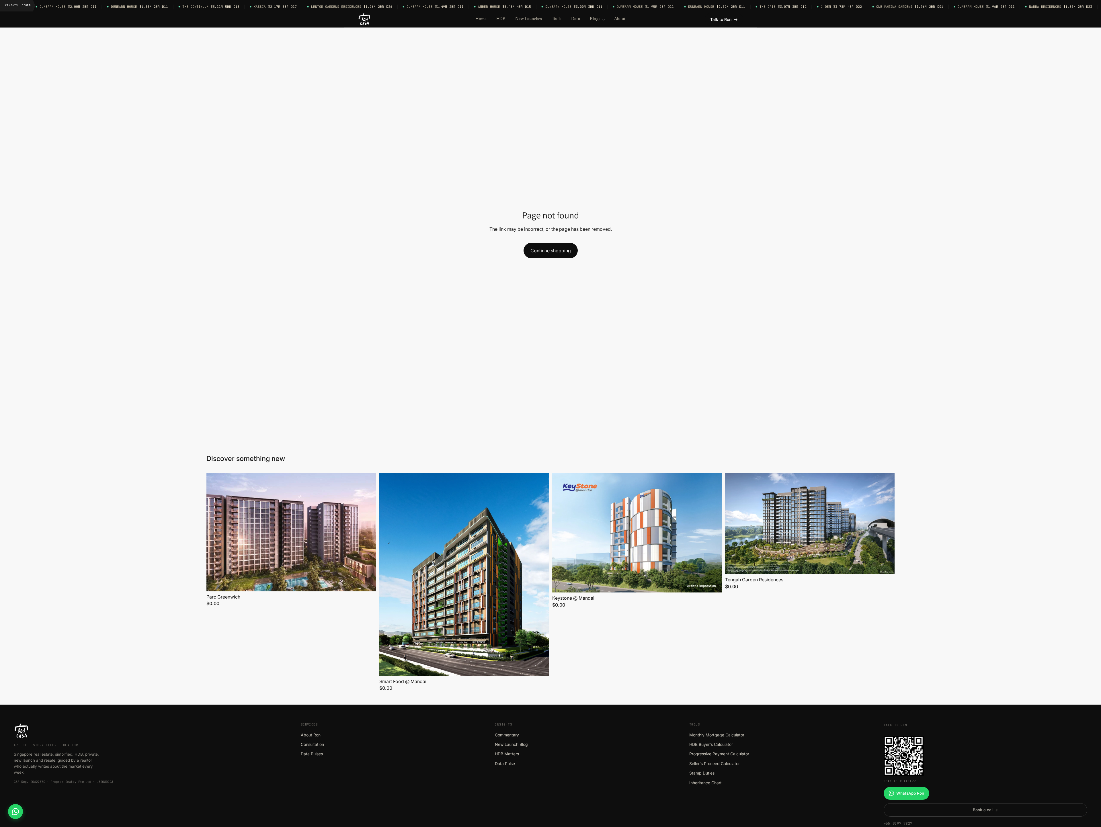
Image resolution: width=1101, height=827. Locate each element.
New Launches (528, 19)
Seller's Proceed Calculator (714, 763)
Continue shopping (550, 250)
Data (575, 19)
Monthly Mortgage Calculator (716, 734)
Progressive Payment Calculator (719, 753)
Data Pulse (505, 763)
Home (481, 19)
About (620, 19)
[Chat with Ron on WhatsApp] (15, 811)
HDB (501, 19)
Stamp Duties (702, 773)
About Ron (311, 734)
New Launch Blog (511, 744)
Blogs (595, 19)
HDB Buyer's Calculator (711, 744)
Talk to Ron (724, 19)
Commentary (507, 734)
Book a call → (985, 810)
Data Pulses (312, 753)
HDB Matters (507, 753)
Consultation (312, 744)
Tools (557, 19)
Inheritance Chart (705, 782)
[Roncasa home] (364, 19)
